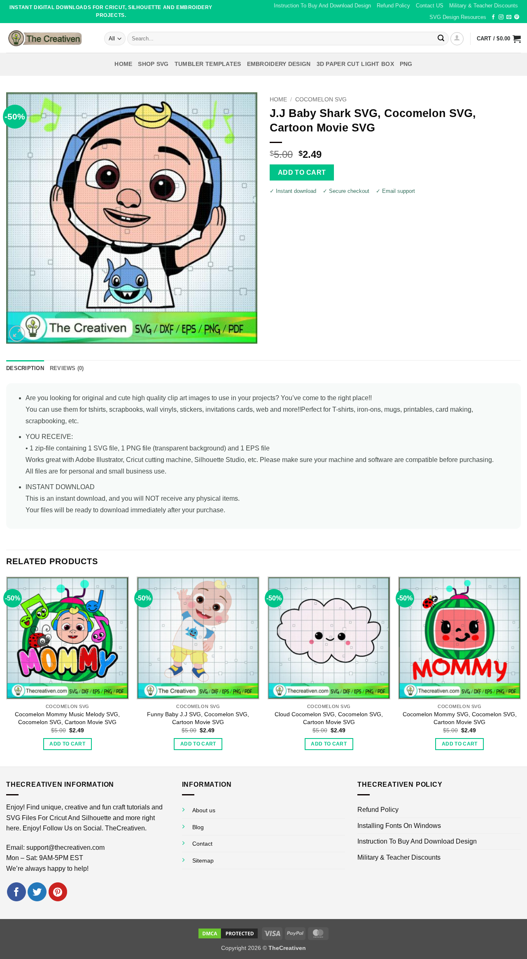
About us (203, 810)
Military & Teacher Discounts (483, 5)
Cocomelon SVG (321, 99)
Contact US (429, 5)
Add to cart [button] (67, 743)
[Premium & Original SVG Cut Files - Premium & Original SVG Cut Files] (49, 38)
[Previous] (6, 671)
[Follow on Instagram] (501, 17)
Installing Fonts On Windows (399, 825)
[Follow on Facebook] (493, 17)
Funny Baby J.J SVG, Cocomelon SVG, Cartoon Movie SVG (198, 718)
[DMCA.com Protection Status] (228, 933)
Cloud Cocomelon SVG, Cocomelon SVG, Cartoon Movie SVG (329, 718)
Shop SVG (153, 64)
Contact (202, 843)
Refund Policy (393, 5)
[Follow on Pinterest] (516, 17)
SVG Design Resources (457, 17)
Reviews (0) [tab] (67, 368)
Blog (198, 827)
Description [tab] (25, 368)
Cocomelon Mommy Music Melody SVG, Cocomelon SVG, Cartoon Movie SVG (67, 718)
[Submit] (441, 39)
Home (123, 64)
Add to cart (302, 172)
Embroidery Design (279, 64)
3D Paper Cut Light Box (355, 64)
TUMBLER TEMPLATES (208, 64)
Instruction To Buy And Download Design (322, 5)
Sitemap (203, 860)
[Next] (520, 671)
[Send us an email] (508, 17)
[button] (457, 38)
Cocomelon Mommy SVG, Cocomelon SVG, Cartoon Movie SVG (460, 718)
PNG (406, 64)
